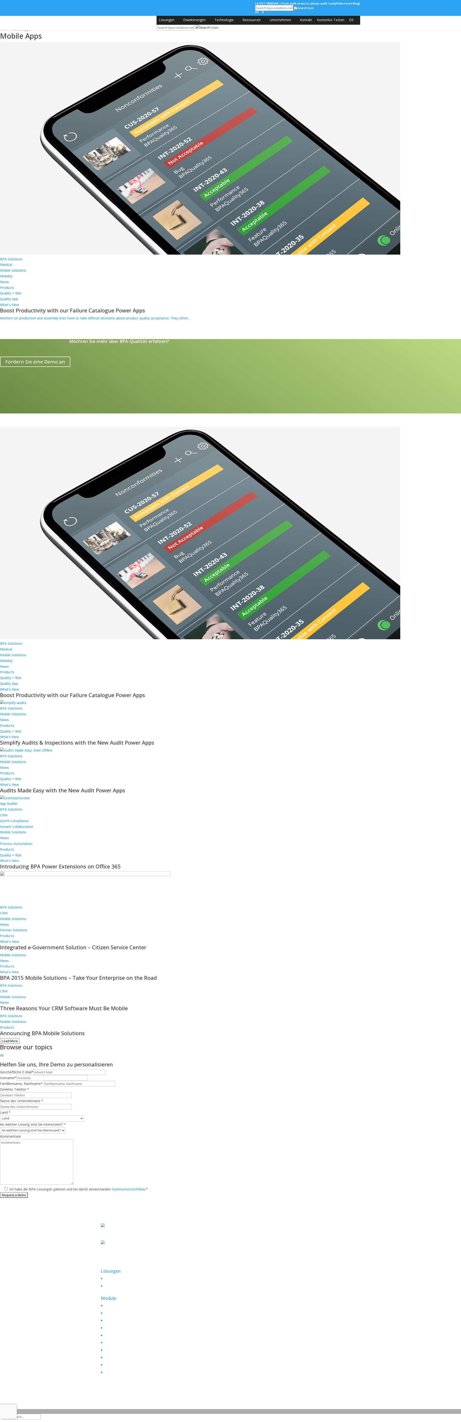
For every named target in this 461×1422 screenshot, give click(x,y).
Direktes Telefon (14, 1089)
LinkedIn (107, 1260)
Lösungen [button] (166, 20)
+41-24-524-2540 (114, 1254)
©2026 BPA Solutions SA (129, 1395)
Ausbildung (112, 1357)
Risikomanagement (119, 1328)
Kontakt (306, 20)
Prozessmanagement (121, 1335)
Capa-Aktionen (115, 1313)
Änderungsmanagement (123, 1320)
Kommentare (10, 1136)
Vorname (8, 1077)
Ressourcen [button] (252, 20)
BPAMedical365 (118, 1284)
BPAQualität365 (118, 1277)
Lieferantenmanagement (124, 1372)
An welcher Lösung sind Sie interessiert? (33, 1124)
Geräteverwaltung (118, 1364)
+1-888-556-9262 (114, 1237)
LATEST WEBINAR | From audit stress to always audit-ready (307, 3)
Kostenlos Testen (330, 20)
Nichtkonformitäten (119, 1342)
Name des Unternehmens (21, 1101)
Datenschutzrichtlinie (128, 1189)
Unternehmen (280, 20)
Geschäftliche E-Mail (17, 1072)
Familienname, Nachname (21, 1083)
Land (5, 1112)
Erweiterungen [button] (194, 20)
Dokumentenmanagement (125, 1305)
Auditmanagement (119, 1350)
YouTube (108, 1266)
